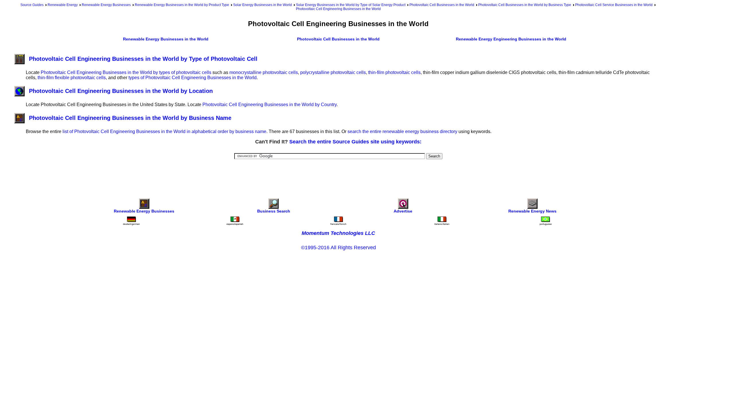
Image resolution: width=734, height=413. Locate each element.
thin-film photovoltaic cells (394, 72)
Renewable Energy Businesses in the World (165, 39)
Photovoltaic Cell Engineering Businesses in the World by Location (121, 91)
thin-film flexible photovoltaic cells (72, 77)
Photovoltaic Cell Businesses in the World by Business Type (524, 5)
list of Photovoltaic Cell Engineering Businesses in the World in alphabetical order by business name (164, 131)
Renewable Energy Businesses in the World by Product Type (182, 5)
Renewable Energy (63, 5)
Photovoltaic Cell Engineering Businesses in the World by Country (269, 104)
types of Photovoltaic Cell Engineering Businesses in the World (192, 77)
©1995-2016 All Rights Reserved (338, 247)
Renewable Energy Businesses (106, 5)
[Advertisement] (338, 175)
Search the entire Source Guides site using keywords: (355, 142)
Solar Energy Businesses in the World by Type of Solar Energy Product (350, 5)
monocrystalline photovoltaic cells (263, 72)
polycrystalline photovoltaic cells (333, 72)
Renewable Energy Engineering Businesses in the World (511, 39)
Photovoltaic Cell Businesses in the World (441, 5)
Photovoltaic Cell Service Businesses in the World (614, 5)
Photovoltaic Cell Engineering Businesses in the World (338, 9)
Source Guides (32, 5)
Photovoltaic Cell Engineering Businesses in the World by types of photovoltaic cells (126, 72)
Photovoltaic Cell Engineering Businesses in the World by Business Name (130, 118)
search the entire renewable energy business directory (402, 131)
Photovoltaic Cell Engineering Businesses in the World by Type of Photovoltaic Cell (143, 59)
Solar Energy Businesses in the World (262, 5)
